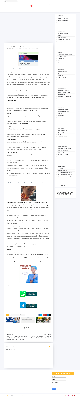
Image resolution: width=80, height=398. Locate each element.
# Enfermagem (21, 314)
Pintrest (59, 134)
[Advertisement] (28, 28)
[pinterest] (75, 396)
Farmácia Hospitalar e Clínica (64, 92)
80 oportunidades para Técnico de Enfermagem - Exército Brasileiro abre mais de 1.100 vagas (43, 325)
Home (33, 10)
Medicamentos (61, 107)
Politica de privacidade (61, 190)
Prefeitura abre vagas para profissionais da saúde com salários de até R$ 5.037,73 (11, 325)
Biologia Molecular (62, 37)
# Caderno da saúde (13, 314)
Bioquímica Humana (62, 43)
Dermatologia (61, 69)
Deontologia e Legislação (63, 67)
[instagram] (68, 396)
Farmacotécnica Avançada (63, 90)
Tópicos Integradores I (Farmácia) (65, 172)
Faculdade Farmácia (62, 77)
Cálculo (59, 60)
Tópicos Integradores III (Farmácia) (65, 176)
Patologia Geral (61, 132)
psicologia (60, 183)
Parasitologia (61, 128)
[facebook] (64, 396)
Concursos (60, 52)
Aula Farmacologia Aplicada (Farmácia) (66, 29)
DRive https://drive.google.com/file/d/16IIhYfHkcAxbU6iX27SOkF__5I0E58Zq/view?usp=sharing (25, 261)
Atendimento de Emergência (63, 20)
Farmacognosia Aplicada (63, 79)
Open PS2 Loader (61, 115)
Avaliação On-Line (61, 31)
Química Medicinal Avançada (63, 150)
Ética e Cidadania (61, 185)
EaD (58, 73)
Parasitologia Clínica (62, 130)
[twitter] (61, 396)
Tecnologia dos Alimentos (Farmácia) (65, 164)
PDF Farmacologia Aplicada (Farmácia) (65, 124)
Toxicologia (60, 168)
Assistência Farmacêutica (63, 18)
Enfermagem (18, 48)
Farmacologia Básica (62, 88)
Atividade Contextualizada (63, 22)
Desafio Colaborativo (62, 71)
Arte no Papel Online (21, 395)
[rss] (70, 396)
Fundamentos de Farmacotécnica (64, 96)
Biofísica (59, 35)
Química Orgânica (61, 152)
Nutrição (60, 113)
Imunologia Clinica (62, 100)
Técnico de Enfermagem (33, 48)
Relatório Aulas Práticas (63, 154)
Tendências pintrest (62, 166)
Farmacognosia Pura (62, 81)
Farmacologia (61, 83)
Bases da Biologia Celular (63, 33)
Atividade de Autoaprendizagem (64, 24)
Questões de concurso (62, 146)
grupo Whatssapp (61, 181)
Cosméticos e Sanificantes (63, 56)
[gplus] (66, 396)
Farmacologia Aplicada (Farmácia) (65, 86)
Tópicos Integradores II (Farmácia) (65, 174)
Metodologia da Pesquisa (63, 109)
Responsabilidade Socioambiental (64, 156)
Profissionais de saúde (62, 139)
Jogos (59, 102)
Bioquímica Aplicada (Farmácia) (64, 39)
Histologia (60, 98)
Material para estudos (62, 105)
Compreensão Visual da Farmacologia (65, 50)
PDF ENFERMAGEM (24, 48)
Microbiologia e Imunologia (63, 111)
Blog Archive (70, 189)
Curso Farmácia (61, 58)
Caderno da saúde (11, 48)
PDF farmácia (60, 126)
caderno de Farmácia (62, 178)
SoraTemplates (8, 395)
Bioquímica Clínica (61, 41)
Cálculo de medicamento (63, 62)
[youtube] (72, 396)
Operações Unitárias (62, 117)
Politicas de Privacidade (42, 10)
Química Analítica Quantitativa (64, 148)
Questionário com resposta (63, 144)
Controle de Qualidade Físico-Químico (65, 54)
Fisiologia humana (61, 94)
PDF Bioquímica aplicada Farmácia (64, 119)
